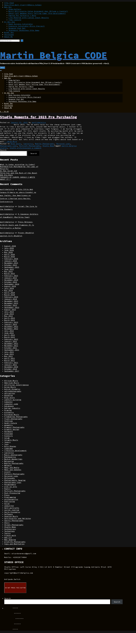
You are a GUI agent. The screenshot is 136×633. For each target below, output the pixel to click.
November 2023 (11, 303)
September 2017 (11, 371)
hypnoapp (8, 434)
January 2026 (10, 261)
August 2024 (10, 286)
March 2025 (9, 273)
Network (8, 465)
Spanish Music (11, 516)
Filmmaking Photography (16, 417)
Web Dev (8, 7)
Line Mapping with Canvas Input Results (28, 18)
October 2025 (10, 265)
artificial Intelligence (16, 385)
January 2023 (10, 324)
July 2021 (9, 352)
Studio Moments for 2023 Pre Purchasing (38, 117)
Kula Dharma (10, 446)
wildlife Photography (15, 542)
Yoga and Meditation (14, 544)
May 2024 (8, 290)
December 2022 (11, 326)
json (6, 444)
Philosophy (9, 478)
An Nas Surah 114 (8, 171)
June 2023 (9, 314)
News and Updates (12, 470)
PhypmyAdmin (10, 484)
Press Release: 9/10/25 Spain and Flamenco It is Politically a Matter (17, 225)
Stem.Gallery (14, 9)
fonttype (8, 421)
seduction (9, 506)
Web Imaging (10, 540)
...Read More (10, 141)
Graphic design (11, 429)
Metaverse (9, 461)
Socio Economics (12, 512)
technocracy (10, 529)
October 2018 (10, 369)
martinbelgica (39, 122)
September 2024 (11, 284)
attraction (9, 393)
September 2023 (11, 307)
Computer (8, 402)
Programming (10, 497)
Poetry (7, 489)
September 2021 (11, 350)
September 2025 (11, 267)
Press (7, 495)
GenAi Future (10, 423)
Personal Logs (63, 144)
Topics (7, 533)
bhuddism (8, 395)
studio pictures (18, 148)
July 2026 (9, 248)
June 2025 (9, 269)
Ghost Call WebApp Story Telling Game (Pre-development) (37, 13)
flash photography (13, 419)
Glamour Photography (14, 427)
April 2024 (9, 293)
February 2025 (11, 276)
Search (3, 150)
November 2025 (11, 263)
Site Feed (9, 3)
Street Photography (13, 525)
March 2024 (9, 295)
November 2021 (11, 346)
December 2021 (11, 343)
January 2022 (10, 341)
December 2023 (11, 301)
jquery (7, 442)
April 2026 (9, 254)
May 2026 (8, 252)
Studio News (48, 146)
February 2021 (11, 363)
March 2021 (9, 360)
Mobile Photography (44, 144)
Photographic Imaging (15, 480)
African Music (11, 381)
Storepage (9, 34)
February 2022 (11, 339)
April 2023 (9, 318)
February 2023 (11, 322)
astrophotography (12, 391)
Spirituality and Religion (17, 518)
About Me (8, 37)
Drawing (8, 410)
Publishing (9, 501)
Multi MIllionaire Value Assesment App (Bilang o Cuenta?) (38, 11)
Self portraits (11, 508)
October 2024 (10, 282)
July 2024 (9, 288)
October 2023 (10, 305)
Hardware (8, 431)
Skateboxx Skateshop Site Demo (23, 30)
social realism (11, 510)
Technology (9, 531)
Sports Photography (13, 520)
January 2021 (10, 365)
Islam (7, 438)
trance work (10, 535)
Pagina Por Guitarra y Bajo (22, 15)
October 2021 (10, 348)
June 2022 (9, 333)
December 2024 (11, 280)
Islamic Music (11, 440)
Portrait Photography (29, 146)
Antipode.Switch (12, 579)
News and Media (11, 467)
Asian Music (10, 387)
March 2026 (9, 256)
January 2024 (10, 299)
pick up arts (10, 487)
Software (8, 514)
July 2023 (9, 312)
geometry (8, 425)
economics (9, 412)
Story (7, 523)
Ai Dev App (9, 22)
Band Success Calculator (20, 24)
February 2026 (11, 259)
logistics (28, 144)
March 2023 (9, 320)
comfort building (12, 400)
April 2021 (9, 358)
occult (7, 472)
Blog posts (16, 144)
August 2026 (10, 246)
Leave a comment (33, 148)
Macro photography (13, 455)
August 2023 (10, 309)
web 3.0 (8, 537)
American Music (11, 383)
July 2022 (9, 331)
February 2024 (11, 297)
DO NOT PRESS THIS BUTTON (15, 588)
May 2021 (8, 356)
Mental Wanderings (13, 459)
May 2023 (8, 316)
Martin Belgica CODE (53, 55)
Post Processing (12, 493)
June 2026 (9, 250)
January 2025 (10, 278)
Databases (9, 406)
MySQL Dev (9, 32)
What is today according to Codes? (17, 164)
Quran (7, 503)
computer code (11, 404)
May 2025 (8, 271)
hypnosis (8, 436)
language (8, 448)
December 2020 (11, 367)
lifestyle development (15, 450)
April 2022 (9, 335)
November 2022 (11, 329)
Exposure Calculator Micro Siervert (26, 26)
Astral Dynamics (12, 389)
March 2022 (9, 337)
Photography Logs (8, 146)
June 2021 (9, 354)
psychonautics (11, 499)
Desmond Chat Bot (17, 28)
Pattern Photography (14, 474)
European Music (11, 414)
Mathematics (10, 457)
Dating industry (12, 408)
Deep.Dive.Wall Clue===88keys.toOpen (22, 5)
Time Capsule (14, 20)
